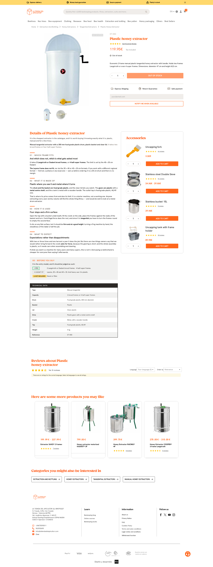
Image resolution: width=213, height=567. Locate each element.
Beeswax (77, 21)
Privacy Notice (127, 518)
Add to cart (162, 164)
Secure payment (115, 2)
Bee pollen (132, 21)
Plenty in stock (155, 2)
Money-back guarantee (78, 2)
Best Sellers (170, 21)
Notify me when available (146, 103)
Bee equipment (55, 21)
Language (133, 370)
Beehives (32, 21)
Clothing (67, 21)
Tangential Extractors (104, 479)
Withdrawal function (129, 535)
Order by (160, 370)
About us (125, 515)
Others (159, 21)
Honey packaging (146, 21)
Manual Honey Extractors (137, 479)
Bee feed (88, 21)
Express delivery (35, 2)
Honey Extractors (75, 479)
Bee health (98, 21)
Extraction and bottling (115, 21)
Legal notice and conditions (131, 532)
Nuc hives (42, 21)
